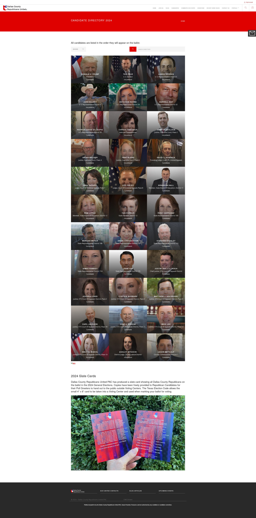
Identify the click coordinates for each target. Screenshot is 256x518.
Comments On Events (188, 8)
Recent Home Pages (213, 8)
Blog (167, 8)
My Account (249, 2)
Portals (234, 8)
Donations (201, 8)
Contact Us (225, 8)
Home (154, 8)
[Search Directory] (133, 49)
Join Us (161, 8)
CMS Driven (128, 500)
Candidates (175, 8)
